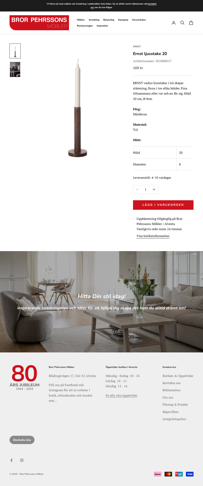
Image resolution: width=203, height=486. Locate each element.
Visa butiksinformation (153, 236)
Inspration (102, 25)
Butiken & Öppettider (178, 376)
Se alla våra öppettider (121, 395)
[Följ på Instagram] (22, 460)
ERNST (137, 46)
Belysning (108, 19)
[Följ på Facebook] (11, 460)
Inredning (94, 19)
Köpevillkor (171, 412)
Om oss (168, 397)
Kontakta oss (172, 383)
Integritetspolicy (174, 419)
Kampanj (123, 19)
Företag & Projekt (175, 404)
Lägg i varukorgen (163, 205)
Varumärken (139, 19)
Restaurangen (85, 25)
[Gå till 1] (15, 51)
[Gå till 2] (15, 70)
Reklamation (172, 390)
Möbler (81, 19)
